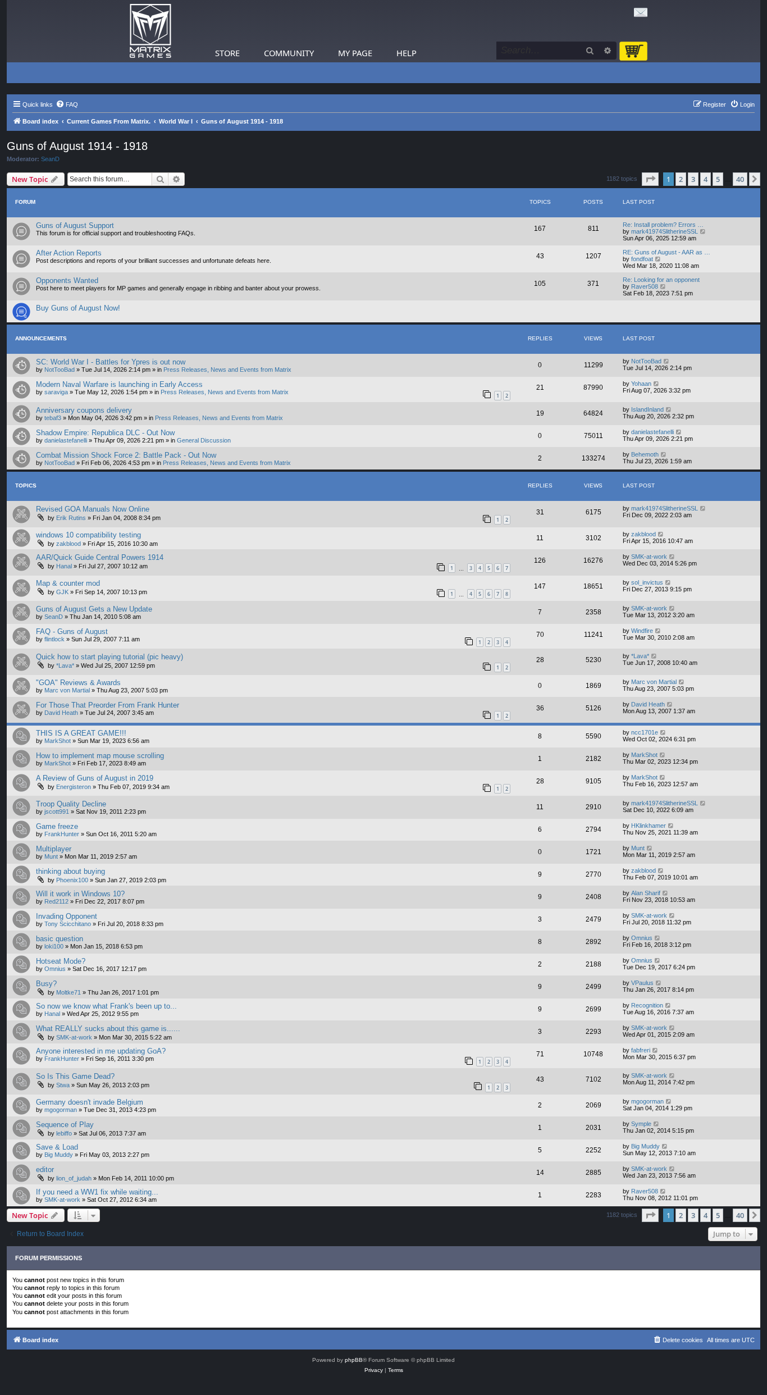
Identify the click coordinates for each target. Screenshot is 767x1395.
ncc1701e (644, 732)
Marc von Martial (67, 690)
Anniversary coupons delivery (84, 410)
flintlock (54, 639)
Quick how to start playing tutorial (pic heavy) (109, 657)
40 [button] (740, 179)
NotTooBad (59, 369)
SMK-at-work (649, 556)
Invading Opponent (66, 916)
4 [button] (705, 179)
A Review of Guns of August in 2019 (94, 778)
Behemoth (645, 454)
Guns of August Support (75, 225)
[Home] (150, 31)
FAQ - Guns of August (72, 631)
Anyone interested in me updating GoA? (101, 1051)
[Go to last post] (666, 361)
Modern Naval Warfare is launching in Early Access (119, 384)
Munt (51, 856)
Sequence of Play (65, 1124)
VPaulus (642, 982)
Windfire (642, 630)
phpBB (354, 1360)
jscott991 (56, 811)
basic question (59, 938)
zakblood (68, 543)
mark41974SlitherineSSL (664, 231)
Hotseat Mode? (60, 961)
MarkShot (57, 740)
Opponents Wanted (67, 280)
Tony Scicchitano (67, 923)
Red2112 (56, 901)
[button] (650, 179)
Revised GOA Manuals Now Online (92, 509)
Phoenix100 (72, 880)
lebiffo (64, 1133)
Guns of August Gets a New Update (94, 609)
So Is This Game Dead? (75, 1076)
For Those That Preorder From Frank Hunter (107, 705)
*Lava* (65, 665)
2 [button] (681, 179)
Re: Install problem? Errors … (663, 224)
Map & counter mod (68, 583)
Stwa (63, 1085)
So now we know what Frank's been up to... (106, 1006)
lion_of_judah (74, 1178)
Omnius (641, 937)
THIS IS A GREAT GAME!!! (81, 733)
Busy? (46, 983)
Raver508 (644, 286)
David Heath (61, 712)
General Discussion (204, 440)
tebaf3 (52, 417)
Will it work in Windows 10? (80, 894)
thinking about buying (70, 871)
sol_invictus (647, 582)
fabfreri (640, 1050)
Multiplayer (53, 849)
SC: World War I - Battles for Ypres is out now (110, 362)
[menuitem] (67, 104)
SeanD (50, 159)
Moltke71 (68, 992)
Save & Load (57, 1147)
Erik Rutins (71, 517)
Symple (641, 1123)
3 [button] (693, 179)
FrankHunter (61, 834)
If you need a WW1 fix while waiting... (97, 1192)
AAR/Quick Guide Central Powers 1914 (99, 557)
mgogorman (60, 1109)
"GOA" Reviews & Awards (78, 682)
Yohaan (641, 383)
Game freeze (57, 826)
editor (45, 1169)
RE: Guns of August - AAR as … (666, 252)
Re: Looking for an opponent (661, 279)
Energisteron (73, 786)
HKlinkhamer (648, 825)
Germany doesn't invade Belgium (89, 1102)
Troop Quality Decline (71, 804)
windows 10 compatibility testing (88, 535)
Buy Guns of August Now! (78, 308)
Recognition (647, 1005)
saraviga (56, 392)
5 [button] (718, 179)
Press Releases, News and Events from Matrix (227, 369)
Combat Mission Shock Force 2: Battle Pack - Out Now (126, 455)
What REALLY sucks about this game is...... (108, 1028)
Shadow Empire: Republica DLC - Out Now (105, 432)
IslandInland (647, 409)
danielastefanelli (65, 440)
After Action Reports (69, 253)
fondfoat (642, 259)
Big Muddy (58, 1154)
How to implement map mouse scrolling (100, 755)
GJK (62, 592)
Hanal (64, 566)
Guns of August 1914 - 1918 (77, 146)
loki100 (53, 946)
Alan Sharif (645, 893)
